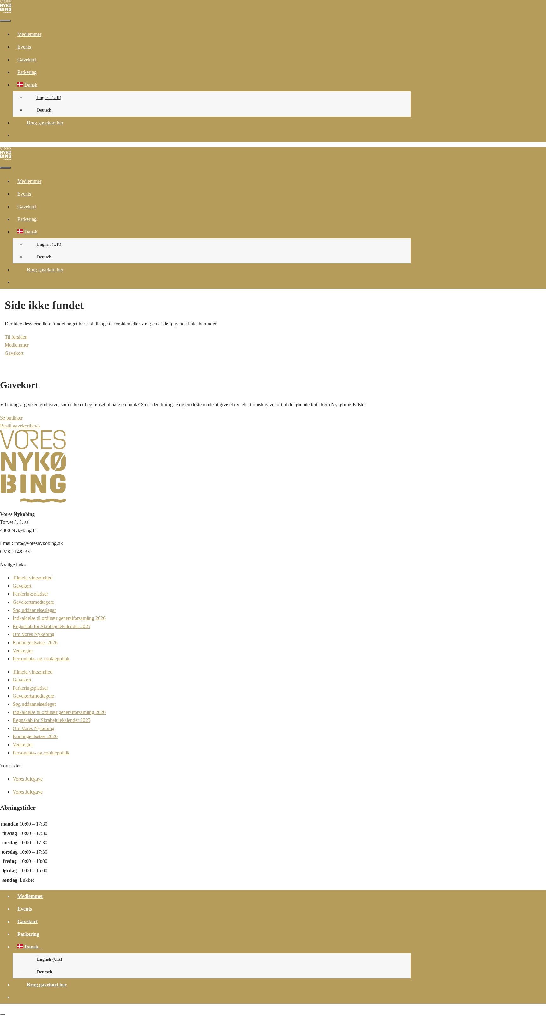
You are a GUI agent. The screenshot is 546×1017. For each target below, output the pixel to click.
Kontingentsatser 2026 (35, 642)
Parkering (27, 72)
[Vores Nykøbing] (5, 11)
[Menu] (5, 21)
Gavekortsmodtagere (33, 602)
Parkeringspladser (30, 593)
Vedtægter (23, 650)
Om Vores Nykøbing (33, 634)
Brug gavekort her (45, 122)
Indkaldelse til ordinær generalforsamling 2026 (59, 618)
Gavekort (26, 59)
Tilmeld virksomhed (32, 577)
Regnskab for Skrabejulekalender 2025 (51, 626)
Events (24, 47)
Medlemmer (29, 34)
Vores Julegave (28, 779)
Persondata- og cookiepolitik (41, 658)
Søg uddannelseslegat (34, 610)
